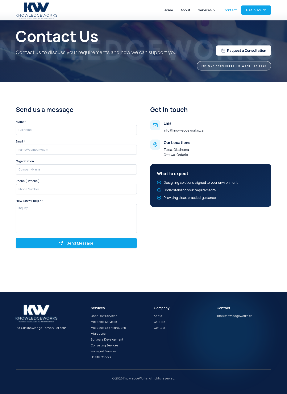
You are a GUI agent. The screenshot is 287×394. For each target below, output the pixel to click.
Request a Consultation (246, 50)
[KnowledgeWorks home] (36, 10)
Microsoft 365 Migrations (108, 328)
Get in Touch (256, 10)
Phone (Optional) (27, 181)
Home (168, 10)
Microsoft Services (104, 322)
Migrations (98, 333)
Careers (159, 322)
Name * (21, 121)
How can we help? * (29, 200)
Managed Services (104, 351)
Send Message (80, 243)
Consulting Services (104, 345)
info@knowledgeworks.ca (184, 130)
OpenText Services (104, 316)
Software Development (107, 339)
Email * (20, 141)
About (185, 10)
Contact (230, 10)
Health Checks (101, 357)
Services (205, 10)
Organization (25, 161)
